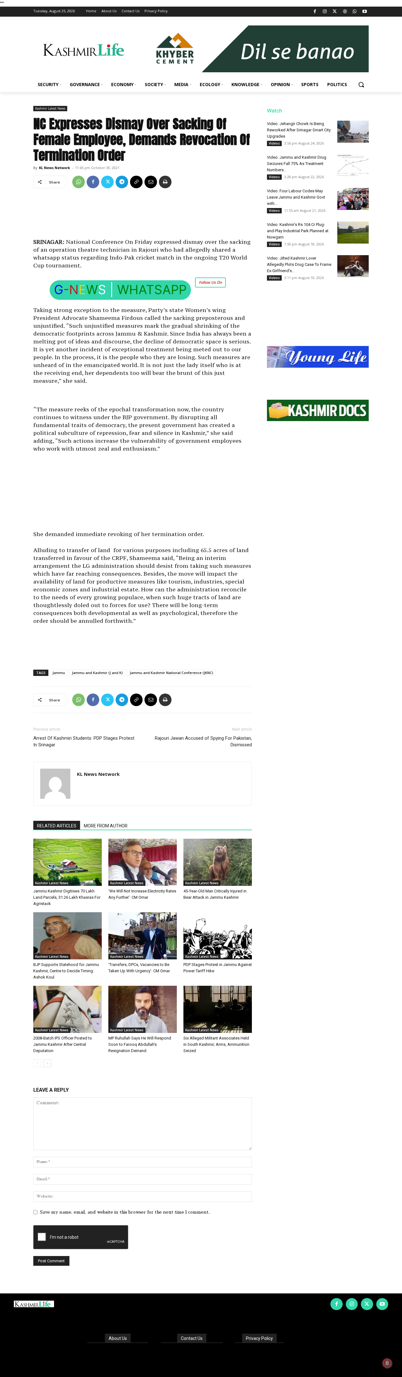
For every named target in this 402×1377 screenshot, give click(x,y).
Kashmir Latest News (50, 108)
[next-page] (47, 1063)
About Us (118, 1338)
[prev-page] (37, 1063)
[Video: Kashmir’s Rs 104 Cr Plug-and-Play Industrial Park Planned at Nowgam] (353, 233)
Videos (274, 143)
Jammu (58, 672)
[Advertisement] (142, 215)
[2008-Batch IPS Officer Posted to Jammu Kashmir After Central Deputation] (67, 1009)
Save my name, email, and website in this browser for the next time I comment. (125, 1212)
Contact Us (192, 1338)
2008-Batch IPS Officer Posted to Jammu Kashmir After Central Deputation (62, 1044)
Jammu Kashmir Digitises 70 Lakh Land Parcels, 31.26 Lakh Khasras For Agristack (66, 897)
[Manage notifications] (387, 1363)
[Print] (165, 182)
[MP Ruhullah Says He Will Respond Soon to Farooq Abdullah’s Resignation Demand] (142, 1009)
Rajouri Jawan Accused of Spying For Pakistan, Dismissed (203, 741)
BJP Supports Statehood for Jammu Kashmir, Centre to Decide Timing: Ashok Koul (66, 970)
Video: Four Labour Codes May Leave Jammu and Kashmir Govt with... (296, 197)
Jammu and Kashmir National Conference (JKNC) (171, 672)
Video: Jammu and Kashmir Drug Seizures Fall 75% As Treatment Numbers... (296, 163)
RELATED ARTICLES (56, 825)
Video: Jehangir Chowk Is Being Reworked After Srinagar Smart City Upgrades (299, 130)
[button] (361, 84)
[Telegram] (122, 182)
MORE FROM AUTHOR (106, 825)
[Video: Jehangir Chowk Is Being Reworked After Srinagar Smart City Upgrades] (353, 132)
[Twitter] (335, 12)
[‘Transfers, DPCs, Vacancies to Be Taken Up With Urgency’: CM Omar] (142, 935)
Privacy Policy (259, 1338)
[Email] (150, 182)
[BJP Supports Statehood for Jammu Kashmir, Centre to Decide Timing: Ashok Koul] (67, 935)
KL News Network (54, 167)
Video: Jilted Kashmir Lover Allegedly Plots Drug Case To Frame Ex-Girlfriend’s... (299, 264)
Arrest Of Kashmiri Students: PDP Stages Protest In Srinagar (83, 741)
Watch (274, 110)
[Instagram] (325, 12)
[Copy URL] (136, 182)
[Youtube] (364, 12)
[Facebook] (315, 12)
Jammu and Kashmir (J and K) (97, 672)
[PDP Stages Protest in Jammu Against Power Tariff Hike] (217, 935)
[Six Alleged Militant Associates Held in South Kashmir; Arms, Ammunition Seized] (217, 1009)
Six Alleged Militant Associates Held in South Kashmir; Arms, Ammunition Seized (216, 1044)
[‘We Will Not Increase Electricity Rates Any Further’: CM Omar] (142, 862)
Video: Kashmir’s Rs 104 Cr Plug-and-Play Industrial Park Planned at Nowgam (298, 230)
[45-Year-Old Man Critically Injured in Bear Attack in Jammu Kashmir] (217, 862)
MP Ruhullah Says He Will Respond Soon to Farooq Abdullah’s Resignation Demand (139, 1044)
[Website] (344, 12)
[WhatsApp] (354, 12)
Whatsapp (152, 289)
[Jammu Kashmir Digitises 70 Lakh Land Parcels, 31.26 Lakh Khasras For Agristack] (67, 862)
